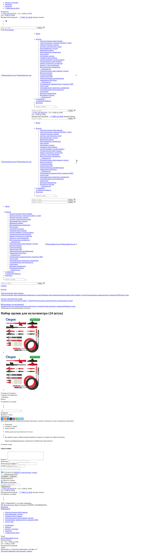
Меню (38, 34)
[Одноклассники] (5, 419)
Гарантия (8, 531)
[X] (11, 419)
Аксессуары (44, 86)
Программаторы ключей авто (50, 52)
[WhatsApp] (16, 419)
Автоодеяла (44, 91)
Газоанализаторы (46, 75)
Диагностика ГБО (46, 76)
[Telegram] (22, 419)
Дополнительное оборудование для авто (54, 71)
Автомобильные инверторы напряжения (54, 88)
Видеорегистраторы (47, 95)
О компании (40, 101)
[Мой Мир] (8, 419)
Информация (5, 509)
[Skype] (19, 419)
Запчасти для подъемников (49, 65)
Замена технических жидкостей (51, 63)
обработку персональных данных (25, 472)
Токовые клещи (69, 306)
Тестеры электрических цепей (50, 47)
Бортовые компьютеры (48, 93)
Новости (48, 101)
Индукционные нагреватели (50, 67)
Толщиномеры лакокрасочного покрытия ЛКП (56, 84)
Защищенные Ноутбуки (48, 80)
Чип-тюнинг (44, 54)
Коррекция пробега (47, 50)
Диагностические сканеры (49, 45)
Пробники (4, 306)
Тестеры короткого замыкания (53, 306)
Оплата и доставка (11, 529)
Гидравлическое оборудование (51, 61)
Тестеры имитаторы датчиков (32, 306)
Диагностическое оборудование (51, 41)
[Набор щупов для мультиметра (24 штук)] (22, 352)
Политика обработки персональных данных (16, 551)
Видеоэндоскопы (46, 73)
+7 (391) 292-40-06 (7, 13)
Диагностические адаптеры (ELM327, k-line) (56, 43)
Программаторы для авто (49, 48)
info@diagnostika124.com (9, 538)
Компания (4, 507)
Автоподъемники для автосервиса (52, 60)
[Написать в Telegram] (6, 21)
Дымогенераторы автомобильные (52, 78)
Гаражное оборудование (48, 58)
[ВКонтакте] (2, 419)
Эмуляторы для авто (47, 56)
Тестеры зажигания (15, 306)
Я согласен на (20, 472)
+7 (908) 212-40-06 (25, 17)
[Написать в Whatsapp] (6, 24)
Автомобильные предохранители (52, 90)
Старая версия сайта (12, 533)
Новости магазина (9, 482)
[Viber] (13, 419)
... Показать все (45, 69)
